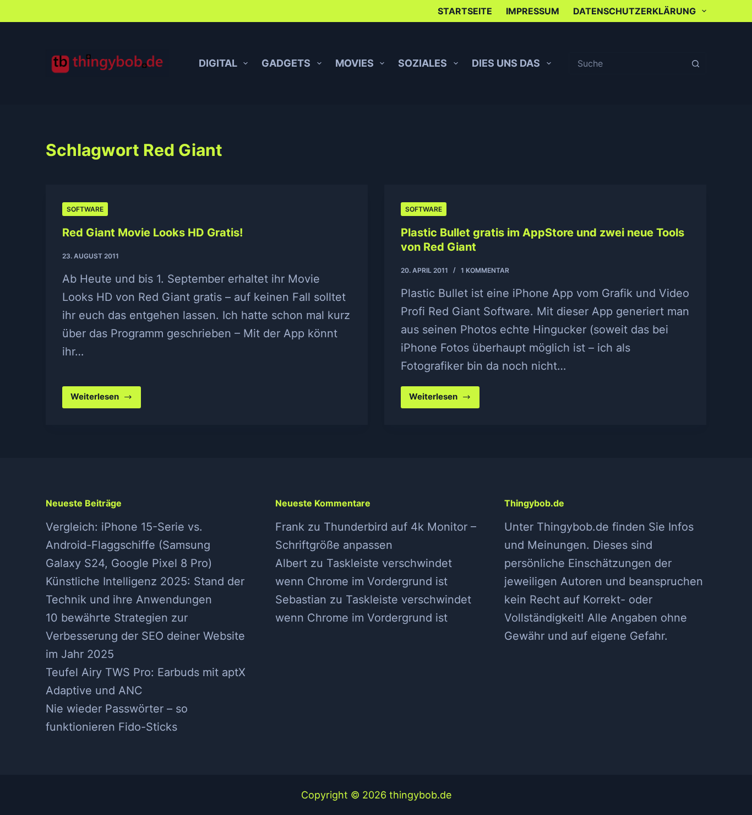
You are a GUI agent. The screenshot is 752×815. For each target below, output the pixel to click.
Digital (218, 63)
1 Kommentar (485, 270)
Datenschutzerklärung (634, 11)
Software (85, 209)
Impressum (532, 11)
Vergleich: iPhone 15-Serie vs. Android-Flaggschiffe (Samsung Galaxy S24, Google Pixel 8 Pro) (129, 545)
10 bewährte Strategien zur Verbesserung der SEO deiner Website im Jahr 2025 (145, 636)
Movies (354, 63)
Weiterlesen (99, 399)
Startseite (465, 11)
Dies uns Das (506, 63)
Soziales (422, 63)
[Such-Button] (695, 63)
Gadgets (285, 63)
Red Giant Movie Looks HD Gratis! (152, 232)
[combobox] (627, 63)
